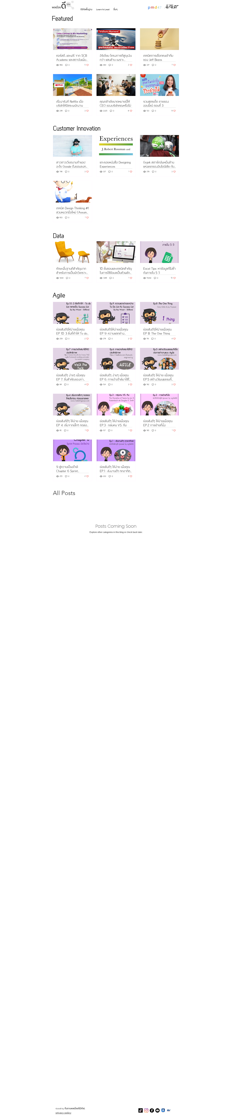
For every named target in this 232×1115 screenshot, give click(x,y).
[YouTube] (157, 1110)
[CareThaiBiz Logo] (169, 1110)
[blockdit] (163, 1110)
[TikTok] (140, 1110)
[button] (86, 10)
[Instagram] (146, 1110)
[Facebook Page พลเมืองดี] (152, 1110)
